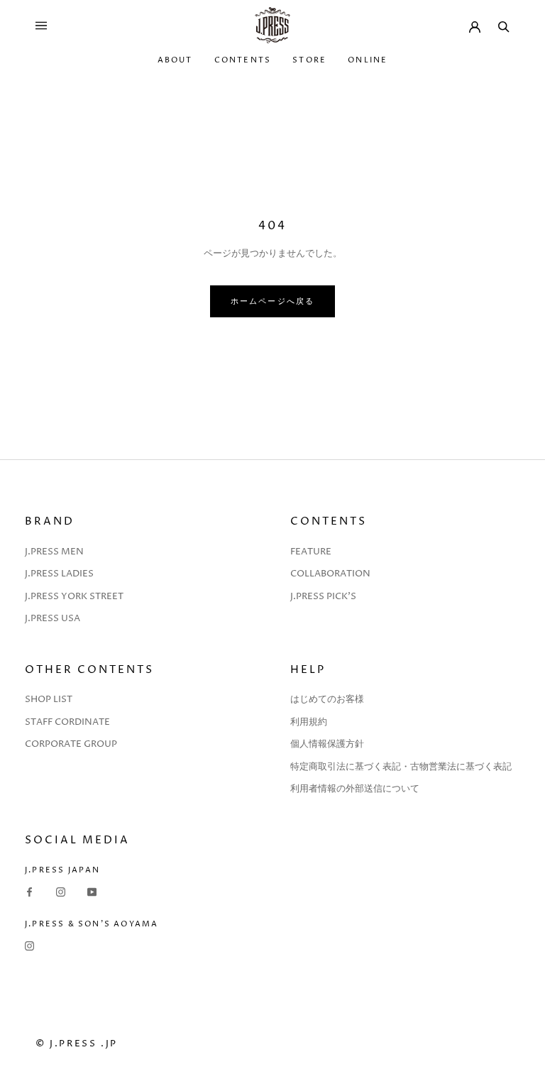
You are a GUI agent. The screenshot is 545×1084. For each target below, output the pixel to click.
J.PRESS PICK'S (323, 596)
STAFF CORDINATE (67, 722)
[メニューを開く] (41, 25)
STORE (309, 60)
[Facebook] (29, 892)
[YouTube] (92, 892)
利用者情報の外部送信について (354, 788)
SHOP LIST (48, 699)
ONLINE (367, 60)
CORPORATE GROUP (71, 744)
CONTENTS (243, 60)
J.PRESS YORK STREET (74, 596)
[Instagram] (60, 892)
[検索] (504, 25)
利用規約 (308, 722)
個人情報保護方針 (327, 744)
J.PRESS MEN (54, 551)
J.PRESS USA (52, 618)
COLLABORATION (330, 573)
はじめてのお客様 (327, 699)
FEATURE (310, 551)
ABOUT (175, 60)
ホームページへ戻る (273, 301)
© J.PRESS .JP (76, 1043)
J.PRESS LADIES (59, 573)
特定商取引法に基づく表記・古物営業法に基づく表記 (401, 766)
